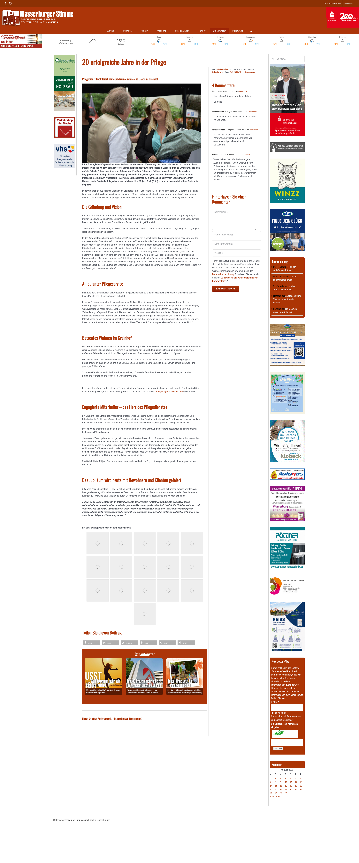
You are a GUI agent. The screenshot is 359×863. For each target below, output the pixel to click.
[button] (251, 31)
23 (281, 789)
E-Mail (275, 702)
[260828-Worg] (103, 659)
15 (276, 786)
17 (286, 786)
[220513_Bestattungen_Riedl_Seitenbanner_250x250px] (287, 487)
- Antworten (243, 91)
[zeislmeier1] (287, 470)
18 (291, 786)
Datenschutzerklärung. (223, 274)
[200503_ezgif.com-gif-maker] (287, 422)
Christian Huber (222, 69)
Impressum (82, 820)
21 (271, 789)
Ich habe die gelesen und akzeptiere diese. (286, 716)
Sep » (279, 796)
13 (301, 782)
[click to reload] (285, 734)
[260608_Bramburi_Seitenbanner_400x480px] (287, 373)
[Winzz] (287, 159)
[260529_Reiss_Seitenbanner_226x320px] (287, 603)
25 (291, 789)
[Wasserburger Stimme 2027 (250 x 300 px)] (287, 325)
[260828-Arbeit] (144, 659)
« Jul (272, 796)
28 (271, 793)
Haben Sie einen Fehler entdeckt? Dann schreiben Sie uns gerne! (112, 718)
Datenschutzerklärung (282, 716)
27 (301, 789)
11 (291, 782)
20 (301, 786)
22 (276, 789)
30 (281, 793)
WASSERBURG (235, 72)
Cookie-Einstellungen (99, 820)
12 (296, 782)
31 (286, 793)
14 (271, 786)
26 (296, 789)
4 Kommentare (249, 72)
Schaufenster (217, 72)
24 (286, 789)
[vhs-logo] (64, 146)
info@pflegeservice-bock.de (169, 391)
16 (281, 786)
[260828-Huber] (184, 659)
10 (286, 782)
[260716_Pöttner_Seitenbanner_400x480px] (287, 529)
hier (283, 698)
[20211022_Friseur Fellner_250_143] (287, 577)
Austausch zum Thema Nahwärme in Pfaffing (287, 299)
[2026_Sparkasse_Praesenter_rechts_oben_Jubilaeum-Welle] (342, 8)
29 (276, 793)
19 (296, 786)
